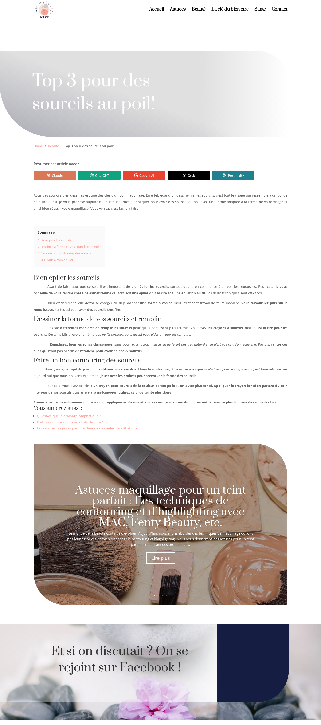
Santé (260, 10)
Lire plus (160, 558)
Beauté (199, 10)
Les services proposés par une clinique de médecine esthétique (87, 428)
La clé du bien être (230, 10)
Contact (279, 10)
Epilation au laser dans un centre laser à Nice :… (75, 422)
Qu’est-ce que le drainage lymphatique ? (69, 416)
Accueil (156, 10)
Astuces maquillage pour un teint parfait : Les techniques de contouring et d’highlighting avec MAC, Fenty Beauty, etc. (160, 506)
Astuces (178, 10)
